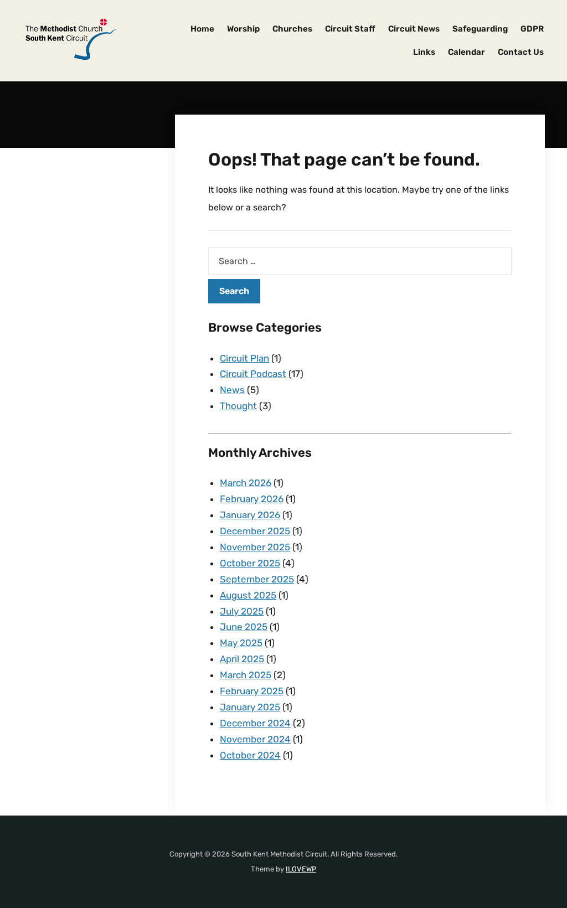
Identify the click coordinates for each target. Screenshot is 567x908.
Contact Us (521, 52)
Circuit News (414, 29)
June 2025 (243, 626)
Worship (243, 29)
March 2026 (245, 482)
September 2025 (257, 579)
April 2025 (242, 658)
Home (202, 29)
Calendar (466, 52)
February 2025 (252, 691)
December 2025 (255, 530)
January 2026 (250, 514)
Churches (292, 29)
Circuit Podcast (253, 373)
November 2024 (255, 739)
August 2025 (248, 595)
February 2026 (252, 498)
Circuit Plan (244, 358)
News (232, 389)
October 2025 (250, 563)
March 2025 (245, 674)
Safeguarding (480, 29)
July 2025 (242, 611)
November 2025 (255, 547)
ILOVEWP (301, 869)
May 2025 (241, 642)
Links (424, 52)
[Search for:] (360, 261)
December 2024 (255, 723)
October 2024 (250, 755)
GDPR (532, 29)
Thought (238, 405)
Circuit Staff (350, 29)
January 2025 (250, 707)
